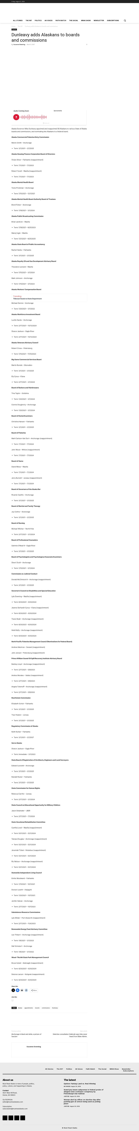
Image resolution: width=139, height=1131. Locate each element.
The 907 (20, 26)
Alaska (20, 1008)
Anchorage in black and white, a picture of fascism (26, 1035)
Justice (66, 1096)
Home (13, 26)
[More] (33, 49)
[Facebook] (114, 1)
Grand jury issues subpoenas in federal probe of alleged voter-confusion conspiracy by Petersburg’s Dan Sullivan (83, 1092)
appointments (28, 1008)
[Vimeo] (123, 1)
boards (37, 1008)
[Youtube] (126, 1)
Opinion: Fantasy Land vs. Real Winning (80, 1084)
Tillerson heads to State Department (27, 299)
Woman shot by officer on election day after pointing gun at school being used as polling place (82, 1102)
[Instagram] (117, 1)
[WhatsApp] (28, 49)
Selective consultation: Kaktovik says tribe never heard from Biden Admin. (70, 1035)
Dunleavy (55, 1008)
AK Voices (67, 1086)
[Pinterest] (24, 49)
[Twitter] (120, 1)
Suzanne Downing (19, 44)
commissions (46, 1008)
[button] (124, 20)
